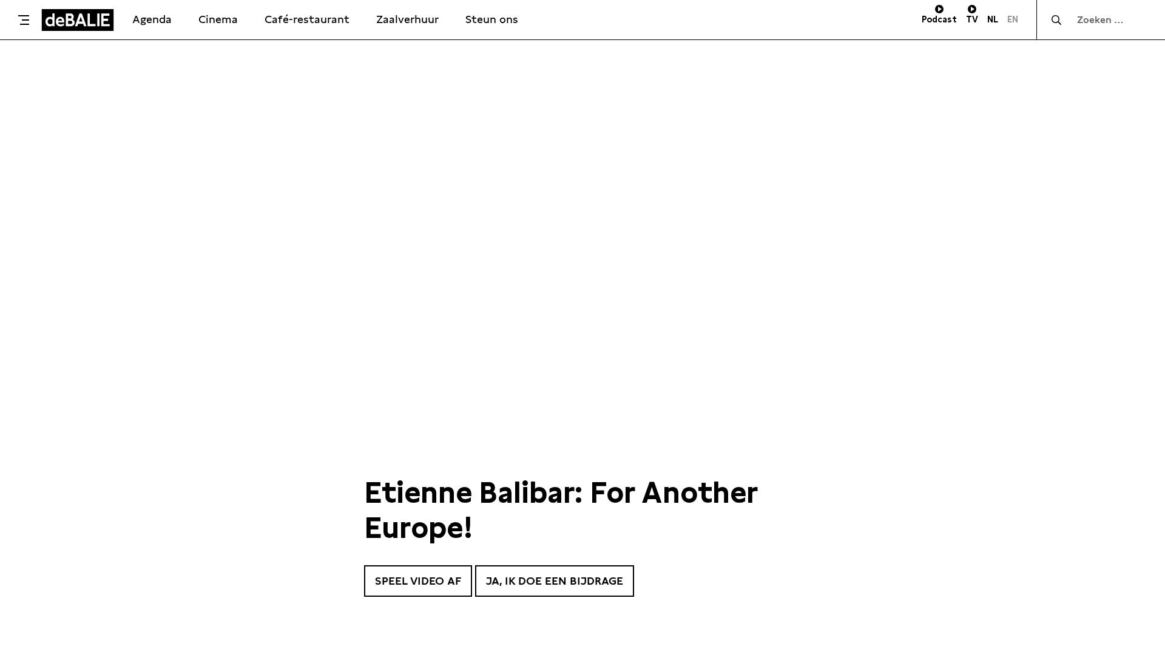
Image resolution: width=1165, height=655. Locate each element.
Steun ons (491, 19)
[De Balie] (77, 20)
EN (1012, 19)
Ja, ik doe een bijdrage (554, 580)
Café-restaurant (307, 19)
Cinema (218, 19)
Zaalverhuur (407, 19)
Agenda (152, 19)
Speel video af (418, 580)
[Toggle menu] (23, 20)
